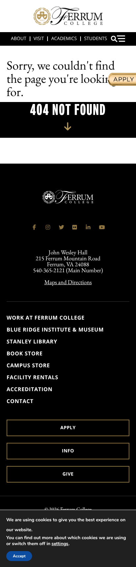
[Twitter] (61, 227)
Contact (20, 401)
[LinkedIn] (88, 227)
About (18, 38)
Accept (19, 556)
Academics (64, 38)
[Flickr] (74, 227)
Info (68, 451)
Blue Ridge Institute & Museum (55, 329)
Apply (68, 428)
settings (59, 544)
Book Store (25, 353)
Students (95, 38)
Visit (39, 38)
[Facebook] (34, 227)
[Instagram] (48, 227)
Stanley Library (32, 341)
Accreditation (29, 389)
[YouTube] (101, 227)
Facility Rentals (32, 377)
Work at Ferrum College (46, 317)
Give (68, 474)
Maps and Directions (68, 282)
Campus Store (28, 365)
